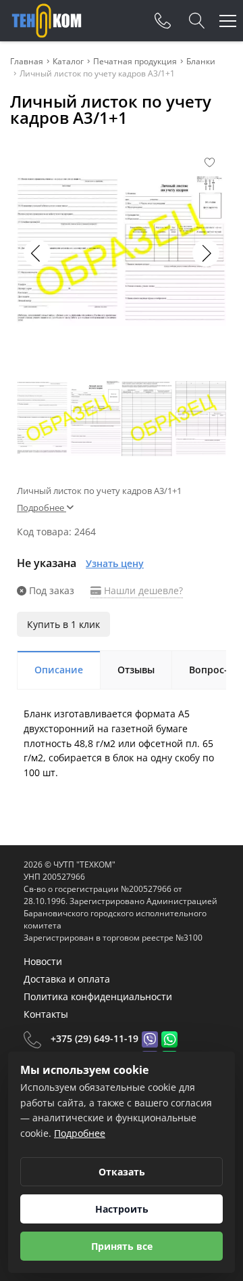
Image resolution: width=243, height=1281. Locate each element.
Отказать (122, 1171)
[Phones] (163, 21)
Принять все (122, 1246)
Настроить (121, 1209)
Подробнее (79, 1133)
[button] (205, 253)
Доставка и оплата (67, 978)
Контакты (46, 1014)
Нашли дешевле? (142, 590)
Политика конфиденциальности (98, 996)
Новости (43, 961)
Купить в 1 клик (63, 624)
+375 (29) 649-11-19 (94, 1038)
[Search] (197, 21)
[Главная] (46, 20)
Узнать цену (115, 563)
